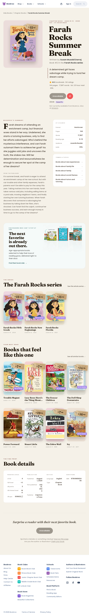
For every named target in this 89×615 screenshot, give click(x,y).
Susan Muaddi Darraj (71, 59)
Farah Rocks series (73, 62)
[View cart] (61, 3)
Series (20, 318)
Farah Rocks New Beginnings (33, 328)
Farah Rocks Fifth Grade (12, 328)
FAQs (6, 575)
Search (78, 4)
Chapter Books (20, 13)
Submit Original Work (74, 572)
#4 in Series (60, 318)
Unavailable (58, 96)
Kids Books (7, 13)
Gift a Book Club (24, 586)
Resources (51, 580)
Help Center (8, 578)
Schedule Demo (53, 577)
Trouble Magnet (11, 398)
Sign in (68, 4)
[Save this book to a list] (70, 96)
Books (29, 4)
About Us (7, 568)
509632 (18, 496)
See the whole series (77, 286)
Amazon (55, 108)
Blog (5, 572)
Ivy (68, 444)
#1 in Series (18, 388)
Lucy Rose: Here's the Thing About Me (33, 400)
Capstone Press (38, 496)
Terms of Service (28, 612)
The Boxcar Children (52, 399)
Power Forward (11, 444)
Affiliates (7, 585)
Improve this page (61, 539)
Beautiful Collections (26, 600)
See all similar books (76, 357)
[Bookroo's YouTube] (78, 582)
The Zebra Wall (53, 444)
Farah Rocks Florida (52, 328)
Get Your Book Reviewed (75, 568)
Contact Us (8, 582)
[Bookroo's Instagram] (67, 582)
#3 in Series (39, 318)
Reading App (52, 593)
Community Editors (54, 596)
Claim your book (57, 541)
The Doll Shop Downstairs (74, 399)
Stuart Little (31, 444)
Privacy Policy (45, 612)
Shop (20, 4)
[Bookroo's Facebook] (73, 582)
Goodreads (59, 82)
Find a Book (51, 590)
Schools (41, 4)
